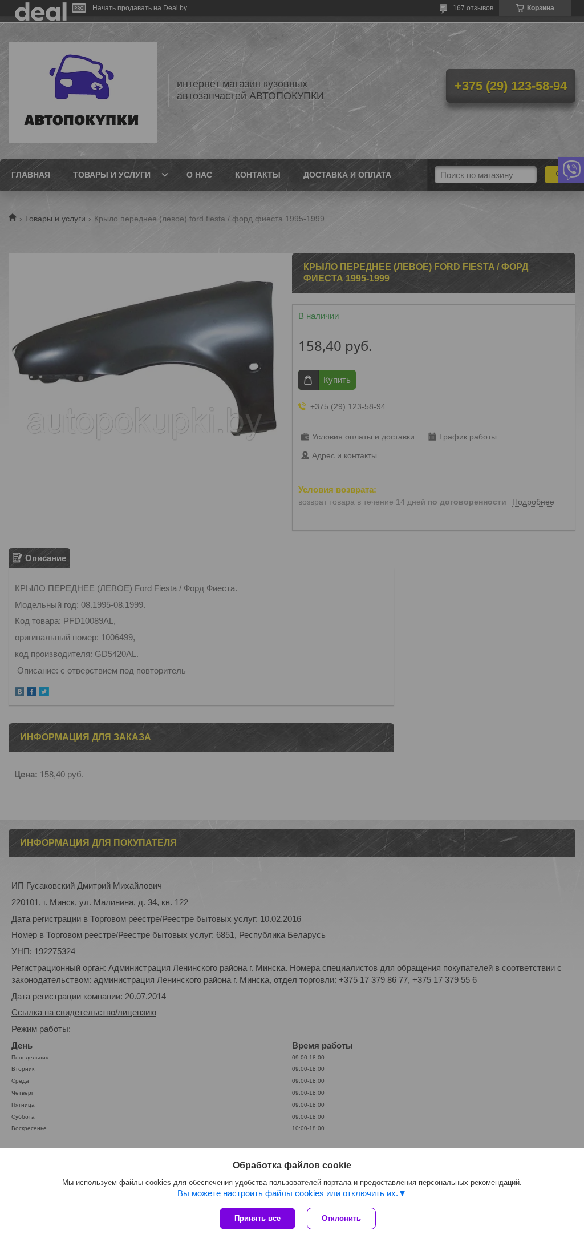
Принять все (257, 1218)
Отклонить (341, 1218)
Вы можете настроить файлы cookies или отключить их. (287, 1193)
